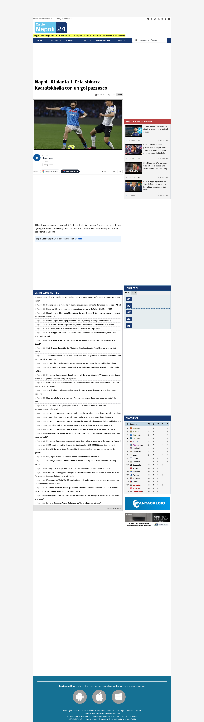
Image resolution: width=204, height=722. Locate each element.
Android (162, 19)
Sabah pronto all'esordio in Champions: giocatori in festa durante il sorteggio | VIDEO (83, 304)
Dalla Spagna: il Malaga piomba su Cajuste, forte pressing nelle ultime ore (78, 320)
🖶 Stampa (105, 171)
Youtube (158, 19)
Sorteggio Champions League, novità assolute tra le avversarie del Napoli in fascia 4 (83, 413)
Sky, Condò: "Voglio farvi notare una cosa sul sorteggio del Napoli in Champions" (81, 363)
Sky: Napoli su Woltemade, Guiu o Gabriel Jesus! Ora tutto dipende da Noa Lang (155, 166)
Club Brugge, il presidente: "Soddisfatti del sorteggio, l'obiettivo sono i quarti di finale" (155, 185)
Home (39, 40)
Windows (169, 19)
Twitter (148, 19)
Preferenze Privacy (107, 719)
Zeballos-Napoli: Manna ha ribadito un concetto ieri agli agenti (155, 129)
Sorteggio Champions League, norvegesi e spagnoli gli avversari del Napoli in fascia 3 (83, 421)
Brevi (119, 94)
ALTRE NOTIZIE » (114, 508)
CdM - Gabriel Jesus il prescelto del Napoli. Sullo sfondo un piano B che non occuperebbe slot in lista (155, 148)
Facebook (151, 19)
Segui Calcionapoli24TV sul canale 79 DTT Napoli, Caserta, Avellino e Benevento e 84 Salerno (79, 35)
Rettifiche (120, 719)
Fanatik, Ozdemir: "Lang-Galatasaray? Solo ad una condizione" (73, 502)
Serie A (84, 40)
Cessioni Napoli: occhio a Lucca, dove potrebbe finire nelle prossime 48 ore (79, 425)
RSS (155, 19)
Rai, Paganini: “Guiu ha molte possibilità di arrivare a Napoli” (72, 456)
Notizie (54, 40)
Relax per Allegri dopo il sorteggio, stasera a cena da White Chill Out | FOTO (79, 308)
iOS (165, 19)
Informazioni (103, 40)
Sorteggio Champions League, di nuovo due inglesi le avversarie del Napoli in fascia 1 (83, 440)
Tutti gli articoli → (49, 165)
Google (51, 171)
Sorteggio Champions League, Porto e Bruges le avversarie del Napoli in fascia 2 (81, 429)
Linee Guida (131, 719)
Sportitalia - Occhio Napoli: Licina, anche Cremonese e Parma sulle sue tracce (80, 324)
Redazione (47, 158)
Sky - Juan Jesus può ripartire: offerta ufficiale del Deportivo (73, 328)
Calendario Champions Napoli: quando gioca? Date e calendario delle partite (79, 417)
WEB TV (121, 40)
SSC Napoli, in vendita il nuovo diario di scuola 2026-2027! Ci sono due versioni (80, 444)
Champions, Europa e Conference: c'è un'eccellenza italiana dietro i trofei (78, 468)
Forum (69, 40)
